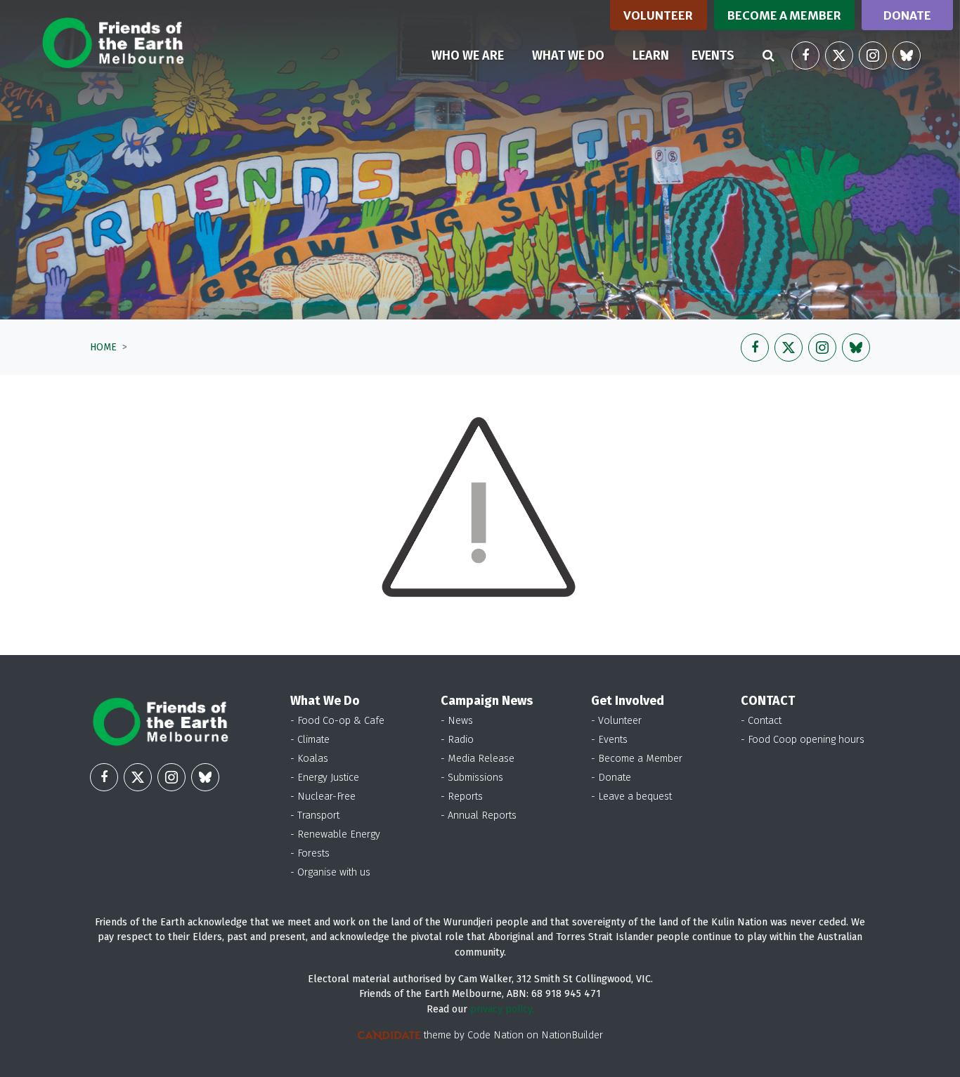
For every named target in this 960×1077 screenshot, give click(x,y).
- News (457, 721)
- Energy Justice (324, 778)
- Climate (310, 740)
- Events (609, 740)
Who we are (468, 55)
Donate (907, 15)
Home (103, 347)
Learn (651, 55)
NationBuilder (572, 1035)
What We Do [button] (568, 55)
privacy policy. (502, 1009)
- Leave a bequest (631, 796)
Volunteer (658, 15)
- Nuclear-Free (323, 796)
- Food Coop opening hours (802, 740)
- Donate (611, 778)
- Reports (462, 796)
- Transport (314, 815)
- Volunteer (616, 721)
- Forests (310, 853)
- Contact (761, 721)
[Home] (112, 42)
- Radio (457, 740)
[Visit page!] (805, 55)
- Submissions (472, 778)
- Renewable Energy (335, 834)
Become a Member (784, 15)
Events (713, 55)
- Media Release (477, 759)
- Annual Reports (479, 815)
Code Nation (495, 1035)
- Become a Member (636, 759)
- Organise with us (330, 872)
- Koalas (309, 759)
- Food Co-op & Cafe (337, 721)
